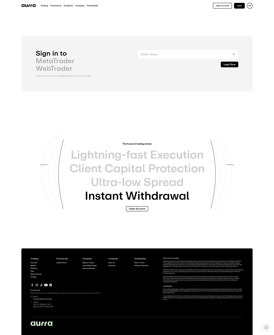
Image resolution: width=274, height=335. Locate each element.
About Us (111, 262)
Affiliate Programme (141, 265)
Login (239, 6)
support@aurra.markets (43, 299)
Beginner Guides (88, 262)
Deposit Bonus (62, 262)
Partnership (140, 259)
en (249, 6)
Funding (33, 277)
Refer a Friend (139, 262)
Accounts (34, 262)
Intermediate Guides (89, 265)
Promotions (62, 259)
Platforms (34, 268)
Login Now (229, 64)
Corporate (111, 265)
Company (113, 259)
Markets (33, 265)
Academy (87, 259)
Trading (34, 259)
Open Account (222, 6)
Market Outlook (36, 274)
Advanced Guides (88, 268)
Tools (32, 271)
